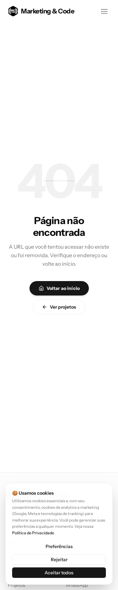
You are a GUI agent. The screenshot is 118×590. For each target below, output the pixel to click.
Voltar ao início (63, 288)
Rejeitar (59, 559)
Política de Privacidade (33, 532)
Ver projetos (63, 307)
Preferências (59, 546)
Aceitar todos (59, 573)
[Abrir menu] (104, 11)
